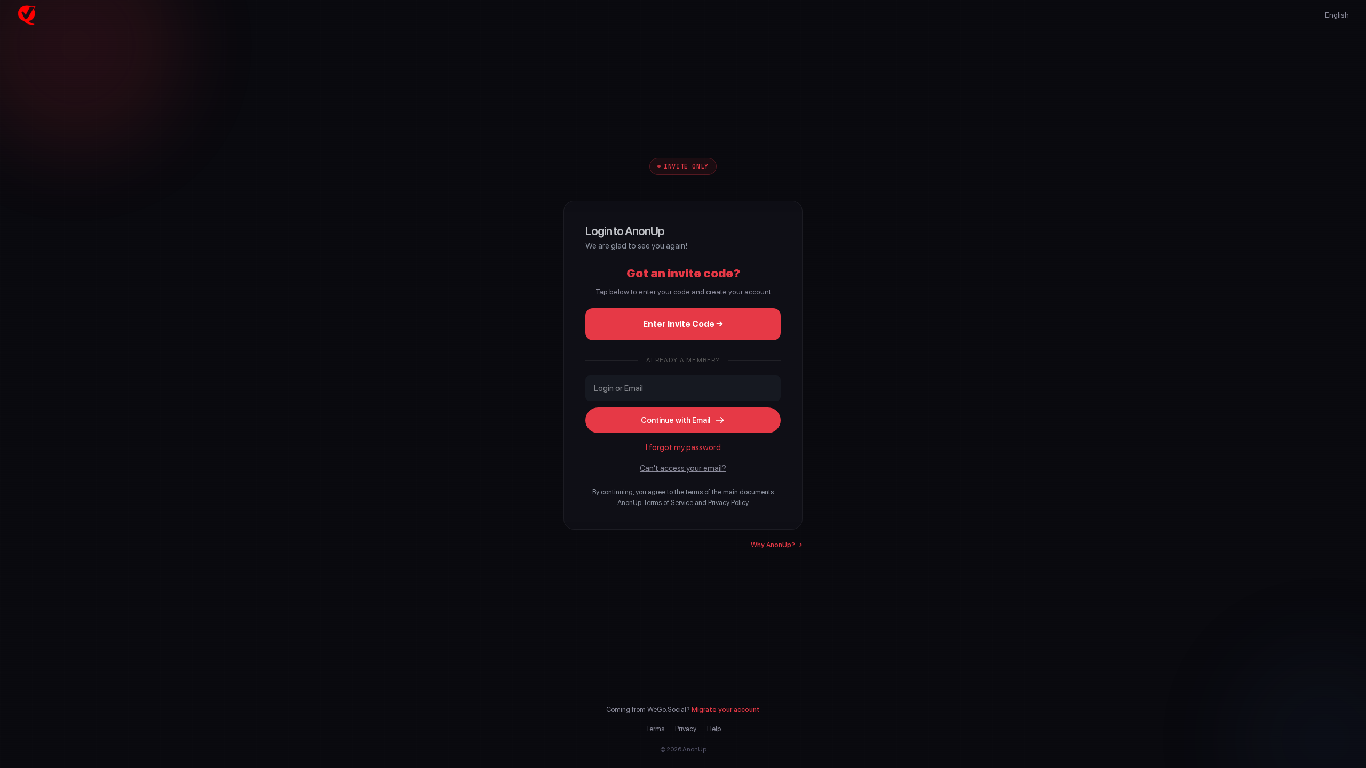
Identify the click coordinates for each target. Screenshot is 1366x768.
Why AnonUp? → (777, 545)
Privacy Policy (728, 503)
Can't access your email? (683, 468)
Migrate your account (726, 710)
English (1337, 15)
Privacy (685, 729)
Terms (655, 729)
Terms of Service (668, 503)
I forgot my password (683, 447)
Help (714, 729)
